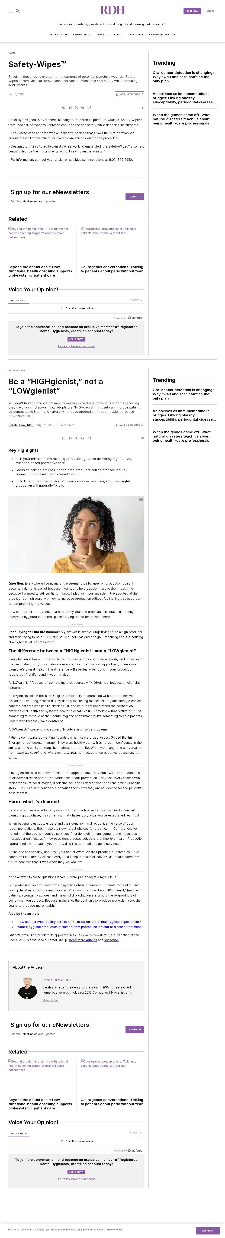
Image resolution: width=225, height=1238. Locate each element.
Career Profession (162, 34)
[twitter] (76, 107)
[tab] (18, 300)
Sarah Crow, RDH (21, 425)
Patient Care (59, 34)
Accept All (207, 1230)
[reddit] (83, 107)
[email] (89, 107)
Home (11, 53)
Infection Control (109, 34)
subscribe (111, 940)
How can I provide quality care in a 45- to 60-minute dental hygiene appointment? (79, 922)
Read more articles (83, 940)
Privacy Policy (114, 1229)
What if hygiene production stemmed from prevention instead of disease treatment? (80, 927)
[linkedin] (70, 107)
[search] (17, 11)
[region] (76, 309)
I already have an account (76, 346)
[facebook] (64, 107)
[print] (142, 107)
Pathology (136, 34)
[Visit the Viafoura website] (135, 317)
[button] (11, 11)
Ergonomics (81, 34)
